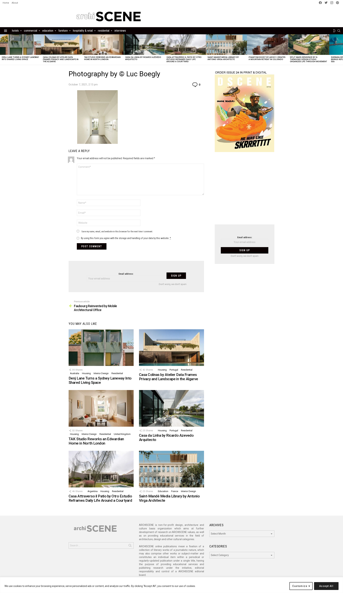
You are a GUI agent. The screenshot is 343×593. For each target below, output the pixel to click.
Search (130, 546)
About (15, 2)
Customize (299, 586)
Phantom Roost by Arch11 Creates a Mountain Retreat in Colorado (267, 58)
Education (47, 30)
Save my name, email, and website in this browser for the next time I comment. (117, 231)
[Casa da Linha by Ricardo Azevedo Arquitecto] (144, 44)
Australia (74, 373)
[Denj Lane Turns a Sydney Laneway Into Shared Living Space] (20, 44)
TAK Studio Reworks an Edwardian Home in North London (102, 58)
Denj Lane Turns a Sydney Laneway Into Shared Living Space (20, 58)
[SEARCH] (338, 31)
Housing (86, 373)
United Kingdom (122, 434)
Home (6, 2)
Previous (2, 49)
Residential (103, 30)
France (174, 491)
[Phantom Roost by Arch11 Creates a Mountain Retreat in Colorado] (267, 44)
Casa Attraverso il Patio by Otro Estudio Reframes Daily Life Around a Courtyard (184, 59)
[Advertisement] (244, 190)
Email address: (126, 273)
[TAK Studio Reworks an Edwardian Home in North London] (102, 44)
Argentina (93, 491)
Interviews (120, 30)
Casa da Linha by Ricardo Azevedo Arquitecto (143, 58)
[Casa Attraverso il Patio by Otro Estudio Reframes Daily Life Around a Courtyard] (185, 44)
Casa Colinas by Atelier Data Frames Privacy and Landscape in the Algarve (60, 59)
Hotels (15, 30)
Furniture (63, 30)
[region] (171, 585)
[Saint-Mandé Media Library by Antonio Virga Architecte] (226, 44)
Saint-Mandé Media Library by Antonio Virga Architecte (223, 58)
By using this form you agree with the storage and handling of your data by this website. (126, 238)
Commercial (30, 30)
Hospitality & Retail (83, 30)
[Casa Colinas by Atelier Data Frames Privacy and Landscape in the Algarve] (61, 44)
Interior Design (101, 373)
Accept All (326, 586)
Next (341, 49)
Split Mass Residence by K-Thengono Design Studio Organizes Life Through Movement (308, 59)
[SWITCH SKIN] (334, 31)
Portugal (174, 369)
